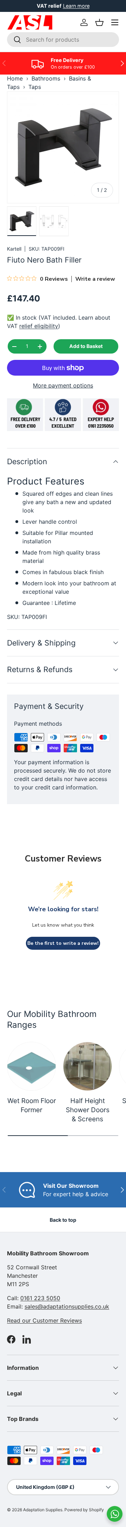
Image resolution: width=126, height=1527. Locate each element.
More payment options (63, 385)
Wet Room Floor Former (31, 1105)
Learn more (76, 6)
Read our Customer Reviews (44, 1320)
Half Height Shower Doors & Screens (88, 1110)
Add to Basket (86, 346)
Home (15, 78)
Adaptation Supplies (42, 1509)
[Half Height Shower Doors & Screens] (87, 1066)
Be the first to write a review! (63, 943)
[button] (99, 22)
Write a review (95, 279)
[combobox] (63, 39)
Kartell (14, 249)
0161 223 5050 (40, 1298)
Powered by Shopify (84, 1509)
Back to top (63, 1220)
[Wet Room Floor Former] (31, 1066)
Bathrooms (45, 78)
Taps (34, 86)
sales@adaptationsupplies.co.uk (66, 1306)
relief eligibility (38, 325)
